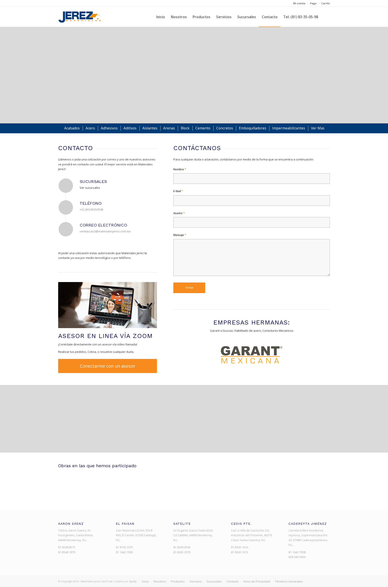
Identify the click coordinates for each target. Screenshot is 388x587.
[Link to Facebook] (313, 581)
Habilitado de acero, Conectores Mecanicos (263, 331)
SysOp (133, 581)
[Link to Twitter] (319, 581)
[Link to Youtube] (326, 581)
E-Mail (178, 191)
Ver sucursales (90, 188)
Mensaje (179, 235)
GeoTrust (106, 581)
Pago (313, 3)
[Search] (325, 17)
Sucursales (93, 181)
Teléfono (90, 203)
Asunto (179, 213)
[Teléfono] (66, 207)
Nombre (179, 169)
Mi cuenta (299, 3)
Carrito (325, 3)
